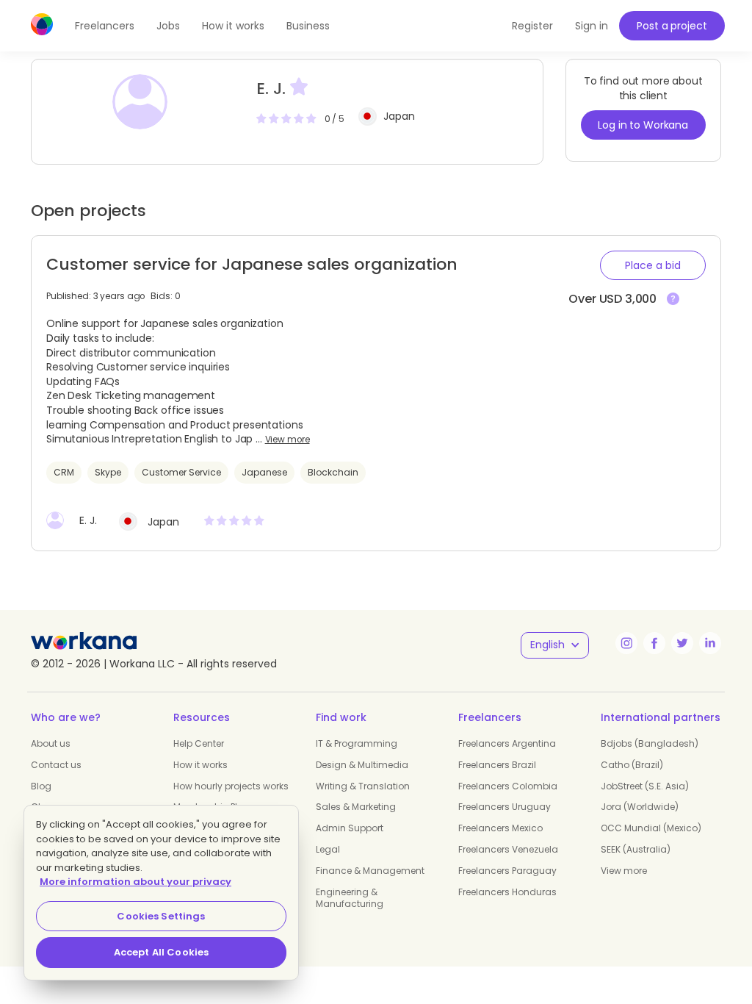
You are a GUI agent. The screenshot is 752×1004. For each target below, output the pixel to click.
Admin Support (349, 828)
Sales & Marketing (356, 806)
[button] (653, 265)
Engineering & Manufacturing (349, 898)
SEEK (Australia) (635, 849)
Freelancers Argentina (507, 743)
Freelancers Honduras (507, 892)
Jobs (168, 25)
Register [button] (532, 25)
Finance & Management (370, 870)
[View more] (673, 299)
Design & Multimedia (362, 765)
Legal (328, 849)
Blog (41, 786)
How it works (233, 25)
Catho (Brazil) (632, 765)
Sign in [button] (591, 25)
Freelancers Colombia (507, 786)
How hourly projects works (231, 786)
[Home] (42, 24)
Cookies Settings (161, 916)
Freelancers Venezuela (508, 849)
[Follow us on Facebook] (654, 643)
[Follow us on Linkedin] (710, 643)
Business (308, 25)
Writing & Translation (363, 786)
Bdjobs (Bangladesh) (649, 743)
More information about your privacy (135, 882)
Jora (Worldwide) (640, 806)
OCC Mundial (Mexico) (651, 828)
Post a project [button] (671, 25)
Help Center (198, 743)
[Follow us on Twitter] (682, 643)
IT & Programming (356, 743)
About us (50, 743)
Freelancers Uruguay (504, 806)
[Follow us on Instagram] (626, 643)
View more (287, 439)
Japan (399, 116)
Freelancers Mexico (500, 828)
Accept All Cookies (161, 952)
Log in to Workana (643, 125)
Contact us (56, 765)
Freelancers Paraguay (507, 870)
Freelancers (104, 25)
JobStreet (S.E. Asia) (645, 786)
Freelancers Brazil (497, 765)
